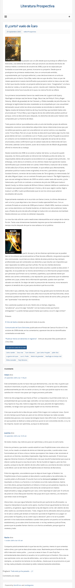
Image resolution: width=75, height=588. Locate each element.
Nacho (6, 537)
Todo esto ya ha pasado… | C (22, 571)
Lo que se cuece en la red (16, 347)
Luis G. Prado (24, 356)
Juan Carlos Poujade (43, 352)
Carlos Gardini (10, 352)
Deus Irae (20, 352)
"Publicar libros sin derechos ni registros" (21, 339)
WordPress (17, 585)
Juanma (7, 433)
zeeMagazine (29, 585)
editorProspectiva (30, 32)
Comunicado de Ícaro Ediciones (17, 327)
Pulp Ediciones (22, 360)
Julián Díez (55, 352)
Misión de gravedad (37, 356)
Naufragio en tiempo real (53, 356)
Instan (6, 375)
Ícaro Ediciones (30, 352)
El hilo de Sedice (11, 322)
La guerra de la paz (12, 356)
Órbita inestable (11, 360)
